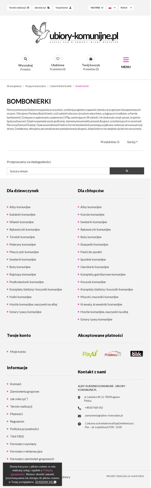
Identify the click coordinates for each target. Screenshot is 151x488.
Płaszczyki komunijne (24, 252)
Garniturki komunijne (94, 267)
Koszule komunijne (93, 282)
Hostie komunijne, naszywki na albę (33, 304)
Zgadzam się (44, 482)
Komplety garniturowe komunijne (102, 274)
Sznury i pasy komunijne (25, 312)
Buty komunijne (19, 267)
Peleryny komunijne (22, 244)
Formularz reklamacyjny (25, 451)
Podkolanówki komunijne (26, 282)
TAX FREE (16, 436)
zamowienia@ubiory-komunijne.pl (104, 415)
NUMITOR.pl (137, 476)
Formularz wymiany (22, 444)
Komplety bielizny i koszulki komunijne (35, 289)
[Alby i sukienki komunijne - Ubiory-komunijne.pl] (75, 33)
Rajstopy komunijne (22, 274)
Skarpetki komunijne (94, 244)
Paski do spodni (91, 252)
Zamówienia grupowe (24, 391)
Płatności (16, 414)
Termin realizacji (20, 406)
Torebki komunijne (22, 237)
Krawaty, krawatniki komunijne (101, 304)
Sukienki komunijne (22, 214)
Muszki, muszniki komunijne (99, 297)
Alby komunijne (19, 207)
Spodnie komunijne (93, 259)
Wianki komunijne (21, 222)
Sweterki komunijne (22, 259)
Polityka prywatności (24, 429)
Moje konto (17, 351)
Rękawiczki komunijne (24, 229)
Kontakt (15, 384)
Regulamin (16, 421)
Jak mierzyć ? (18, 399)
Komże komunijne (92, 214)
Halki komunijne (20, 297)
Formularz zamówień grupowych (31, 459)
